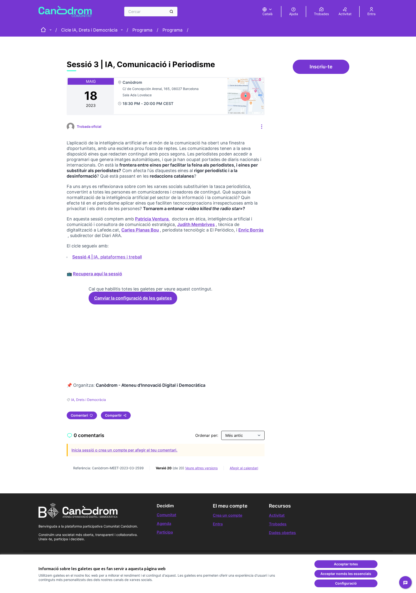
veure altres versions (201, 468)
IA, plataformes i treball (107, 256)
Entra (218, 524)
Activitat (277, 515)
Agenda (164, 523)
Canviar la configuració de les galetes (133, 298)
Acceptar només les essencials (345, 574)
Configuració (346, 583)
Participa (165, 532)
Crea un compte (227, 515)
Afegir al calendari (244, 468)
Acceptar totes (346, 564)
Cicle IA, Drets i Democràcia (89, 29)
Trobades (277, 524)
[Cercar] (171, 11)
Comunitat (166, 514)
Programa (142, 29)
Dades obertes (282, 532)
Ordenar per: (207, 435)
